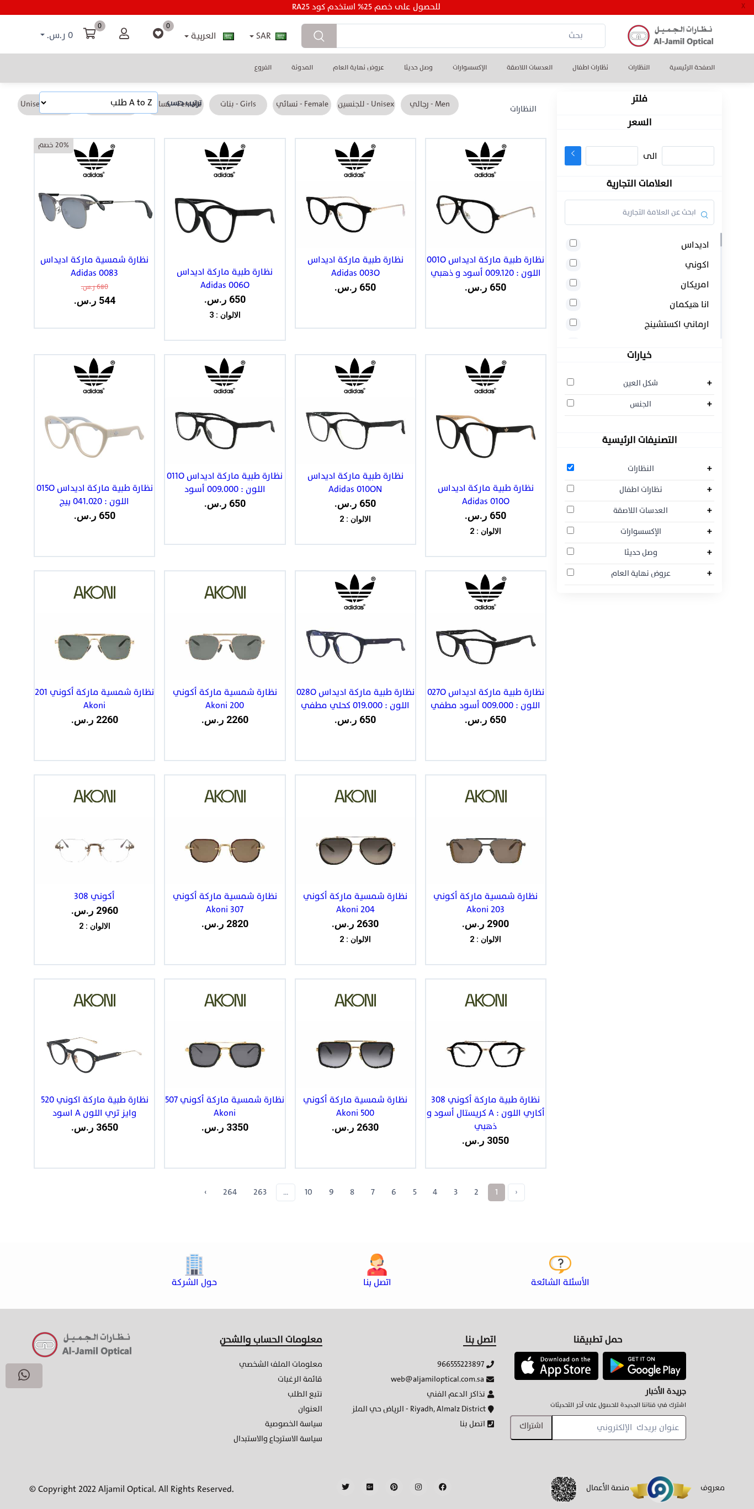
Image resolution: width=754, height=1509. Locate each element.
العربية (204, 36)
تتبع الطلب (305, 1394)
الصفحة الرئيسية (692, 67)
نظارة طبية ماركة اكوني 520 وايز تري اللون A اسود (94, 1106)
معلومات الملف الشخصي (280, 1364)
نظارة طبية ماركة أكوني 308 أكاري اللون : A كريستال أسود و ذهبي (486, 1113)
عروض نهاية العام (358, 67)
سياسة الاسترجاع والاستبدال (277, 1438)
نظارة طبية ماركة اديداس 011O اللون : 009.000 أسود (225, 482)
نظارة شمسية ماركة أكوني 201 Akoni (94, 699)
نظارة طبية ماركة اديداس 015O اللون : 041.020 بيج (94, 495)
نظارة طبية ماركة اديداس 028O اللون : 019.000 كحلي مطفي (355, 699)
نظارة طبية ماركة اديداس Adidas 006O (225, 278)
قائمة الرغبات (300, 1379)
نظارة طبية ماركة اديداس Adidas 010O (486, 495)
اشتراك (531, 1426)
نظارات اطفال (590, 67)
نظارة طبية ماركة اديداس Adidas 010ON (355, 482)
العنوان (310, 1409)
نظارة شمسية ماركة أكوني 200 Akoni (225, 699)
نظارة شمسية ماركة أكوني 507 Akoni (224, 1106)
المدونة (302, 67)
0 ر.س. (59, 36)
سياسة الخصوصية (293, 1424)
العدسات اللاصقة (530, 67)
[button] (556, 1365)
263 (260, 1192)
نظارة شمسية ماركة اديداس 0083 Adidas (94, 266)
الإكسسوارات (470, 67)
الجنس (640, 404)
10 (308, 1192)
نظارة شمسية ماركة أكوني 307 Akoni (225, 903)
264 (230, 1192)
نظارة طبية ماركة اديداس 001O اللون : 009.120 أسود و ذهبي (485, 266)
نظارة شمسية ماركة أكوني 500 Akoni (355, 1106)
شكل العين (640, 383)
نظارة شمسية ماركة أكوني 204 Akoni (355, 903)
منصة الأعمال (607, 1488)
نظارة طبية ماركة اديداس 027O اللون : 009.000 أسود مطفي (485, 699)
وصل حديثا (418, 67)
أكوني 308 (94, 896)
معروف (712, 1488)
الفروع (263, 67)
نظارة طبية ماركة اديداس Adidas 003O (355, 266)
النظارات (639, 67)
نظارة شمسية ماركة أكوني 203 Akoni (485, 903)
